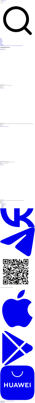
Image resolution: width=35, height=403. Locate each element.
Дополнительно (21, 45)
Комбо (1, 38)
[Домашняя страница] (3, 0)
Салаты (1, 42)
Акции (2, 204)
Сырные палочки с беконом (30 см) (4, 126)
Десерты (1, 43)
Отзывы (3, 206)
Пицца (1, 39)
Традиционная (2, 164)
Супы (11, 45)
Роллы (5, 45)
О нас (2, 205)
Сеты (2, 45)
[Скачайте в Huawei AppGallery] (17, 399)
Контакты (3, 207)
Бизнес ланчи (1, 41)
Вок (14, 45)
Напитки (1, 44)
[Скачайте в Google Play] (17, 365)
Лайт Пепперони (2, 49)
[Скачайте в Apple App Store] (17, 330)
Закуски (1, 40)
